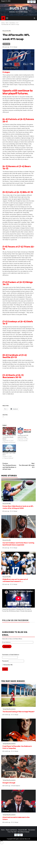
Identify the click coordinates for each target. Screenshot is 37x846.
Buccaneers (31, 830)
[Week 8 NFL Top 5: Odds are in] (9, 448)
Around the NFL (7, 30)
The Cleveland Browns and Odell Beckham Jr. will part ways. (9, 466)
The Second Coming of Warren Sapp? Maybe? (18, 711)
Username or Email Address (10, 654)
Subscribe (7, 647)
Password (5, 661)
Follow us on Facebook (15, 620)
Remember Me (8, 665)
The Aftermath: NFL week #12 (26, 465)
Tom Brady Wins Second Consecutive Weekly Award (9, 437)
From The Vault (12, 832)
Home (3, 830)
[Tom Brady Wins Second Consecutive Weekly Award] (9, 431)
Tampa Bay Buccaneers (9, 709)
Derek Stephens (16, 785)
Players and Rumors (11, 830)
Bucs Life (19, 8)
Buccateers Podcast (23, 832)
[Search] (34, 18)
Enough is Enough (9, 783)
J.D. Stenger (14, 47)
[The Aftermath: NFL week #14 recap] (24, 431)
